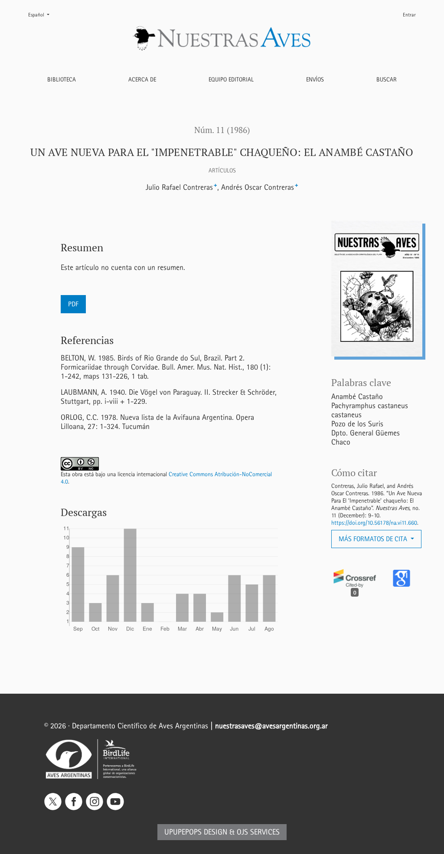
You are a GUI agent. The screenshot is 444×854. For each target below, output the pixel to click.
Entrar (409, 15)
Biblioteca (61, 79)
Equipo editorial (231, 79)
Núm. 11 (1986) (222, 130)
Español (42, 14)
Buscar (386, 79)
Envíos (315, 79)
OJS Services (258, 832)
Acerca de (142, 79)
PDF (73, 304)
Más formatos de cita (374, 539)
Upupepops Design (195, 832)
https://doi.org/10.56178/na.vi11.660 (374, 522)
